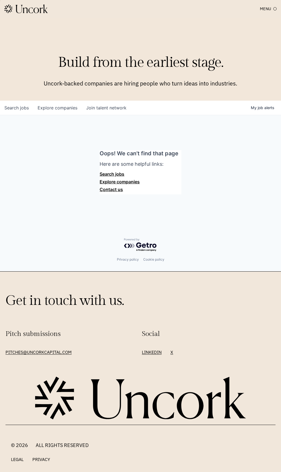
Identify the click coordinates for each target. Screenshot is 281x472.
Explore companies (120, 181)
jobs (16, 108)
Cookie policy (153, 259)
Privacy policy (128, 259)
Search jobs (112, 174)
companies (57, 108)
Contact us (111, 189)
